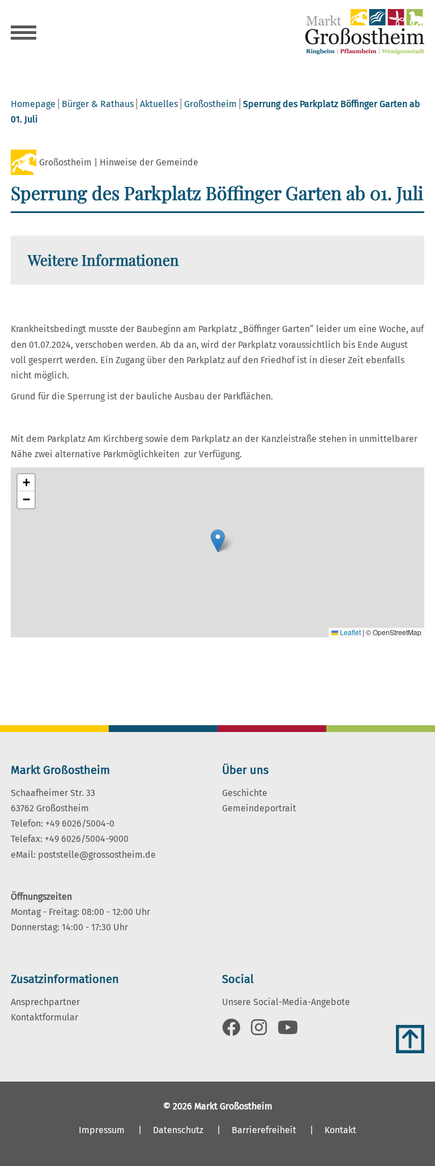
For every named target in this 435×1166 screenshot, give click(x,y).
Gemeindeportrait (259, 808)
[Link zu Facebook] (231, 1030)
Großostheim (210, 104)
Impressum (102, 1130)
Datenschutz (178, 1130)
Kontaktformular (44, 1017)
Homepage (33, 104)
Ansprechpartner (45, 1002)
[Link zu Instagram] (259, 1030)
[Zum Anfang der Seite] (410, 1039)
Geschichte (244, 793)
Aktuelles (159, 104)
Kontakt (340, 1130)
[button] (218, 540)
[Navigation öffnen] (23, 34)
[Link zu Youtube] (288, 1030)
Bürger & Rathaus (98, 104)
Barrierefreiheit (264, 1130)
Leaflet (349, 632)
